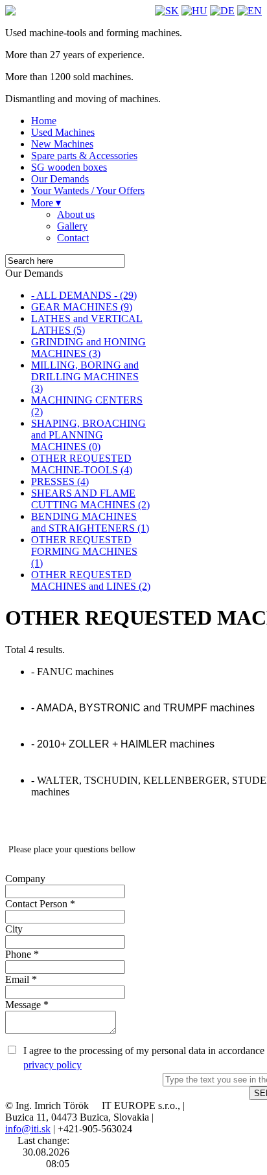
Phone (22, 954)
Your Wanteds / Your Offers (88, 190)
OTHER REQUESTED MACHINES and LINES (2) (90, 580)
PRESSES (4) (60, 481)
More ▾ (46, 202)
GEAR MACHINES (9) (81, 306)
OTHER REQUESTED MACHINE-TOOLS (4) (81, 464)
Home (43, 120)
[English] (249, 10)
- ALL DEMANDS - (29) (84, 295)
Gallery (72, 226)
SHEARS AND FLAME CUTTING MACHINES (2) (90, 499)
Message (27, 1004)
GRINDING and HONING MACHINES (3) (88, 347)
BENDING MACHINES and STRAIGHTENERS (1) (90, 522)
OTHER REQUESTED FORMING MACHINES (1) (84, 551)
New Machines (62, 143)
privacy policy (52, 1064)
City (14, 928)
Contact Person (40, 903)
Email (21, 979)
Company (25, 878)
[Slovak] (167, 10)
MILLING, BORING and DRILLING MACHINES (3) (85, 377)
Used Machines (63, 132)
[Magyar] (194, 10)
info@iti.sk (28, 1128)
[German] (222, 10)
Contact (73, 237)
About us (76, 214)
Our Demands (60, 178)
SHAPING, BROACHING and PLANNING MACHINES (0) (88, 435)
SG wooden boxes (69, 167)
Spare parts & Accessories (84, 155)
